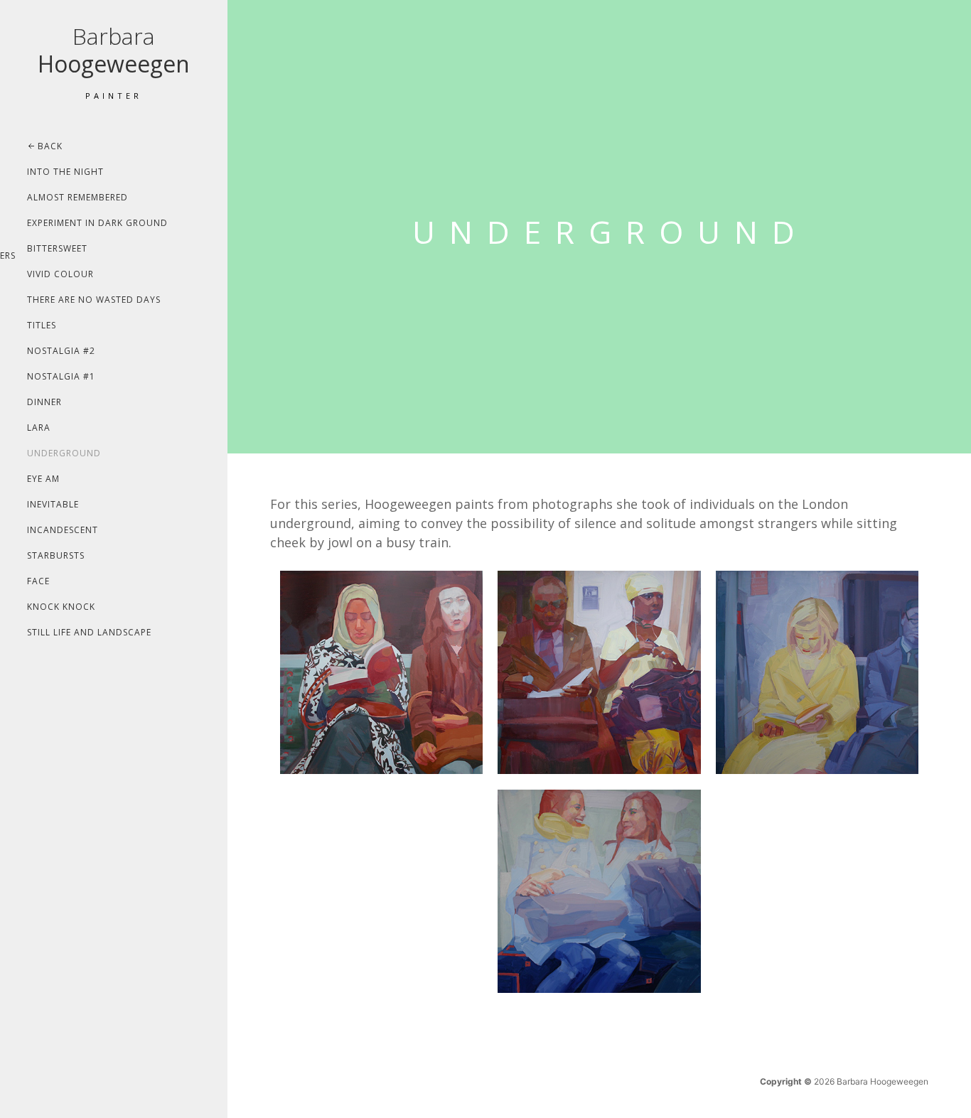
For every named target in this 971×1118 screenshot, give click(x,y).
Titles (41, 325)
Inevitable (53, 504)
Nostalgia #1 (61, 376)
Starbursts (56, 555)
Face (38, 581)
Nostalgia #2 (61, 351)
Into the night (65, 172)
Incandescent (62, 530)
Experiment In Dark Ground (97, 223)
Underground (64, 453)
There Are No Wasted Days (94, 300)
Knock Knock (61, 607)
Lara (38, 427)
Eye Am (43, 479)
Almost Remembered (77, 197)
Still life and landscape (89, 632)
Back (50, 146)
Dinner (44, 402)
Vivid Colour (60, 274)
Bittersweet (57, 248)
